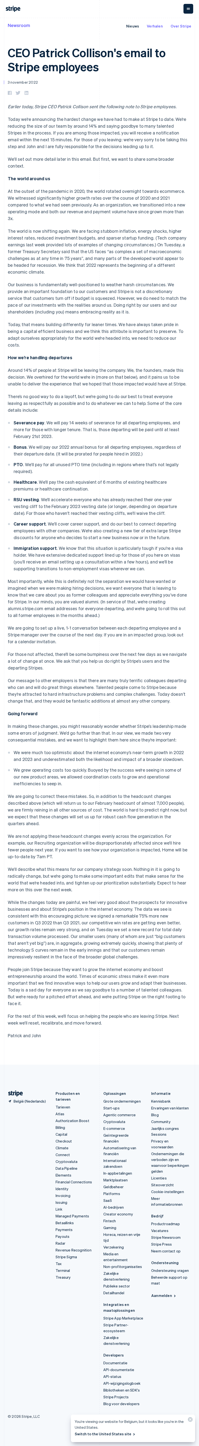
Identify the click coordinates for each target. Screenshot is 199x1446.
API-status (112, 1376)
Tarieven (63, 1107)
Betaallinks (65, 1222)
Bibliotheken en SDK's (121, 1390)
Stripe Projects (116, 1396)
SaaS (107, 1200)
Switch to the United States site (103, 1433)
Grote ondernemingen (122, 1101)
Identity (62, 1188)
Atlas (60, 1113)
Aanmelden (161, 1295)
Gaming (109, 1227)
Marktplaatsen (115, 1180)
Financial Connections (74, 1181)
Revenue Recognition (73, 1250)
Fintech (109, 1220)
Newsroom (19, 25)
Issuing (61, 1202)
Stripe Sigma (66, 1256)
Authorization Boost (72, 1120)
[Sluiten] (189, 1421)
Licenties (159, 1178)
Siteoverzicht (162, 1184)
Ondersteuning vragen (170, 1270)
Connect (63, 1154)
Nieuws (132, 26)
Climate (62, 1147)
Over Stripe (181, 26)
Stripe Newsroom (166, 1237)
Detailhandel (113, 1292)
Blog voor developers (121, 1403)
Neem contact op (166, 1251)
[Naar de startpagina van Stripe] (13, 1093)
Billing (60, 1127)
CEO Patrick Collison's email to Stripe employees (87, 59)
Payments (64, 1229)
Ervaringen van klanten (170, 1108)
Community (161, 1121)
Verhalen (155, 26)
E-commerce (114, 1128)
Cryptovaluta (66, 1161)
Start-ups (111, 1108)
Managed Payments (72, 1216)
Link (59, 1209)
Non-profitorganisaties (122, 1266)
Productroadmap (165, 1223)
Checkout (64, 1141)
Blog (155, 1114)
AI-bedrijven (113, 1207)
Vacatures (159, 1230)
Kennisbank (161, 1101)
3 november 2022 (23, 82)
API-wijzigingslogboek (122, 1383)
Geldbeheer (113, 1186)
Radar (60, 1243)
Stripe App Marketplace (123, 1318)
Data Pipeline (67, 1168)
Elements (64, 1175)
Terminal (63, 1270)
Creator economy (118, 1214)
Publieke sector (116, 1286)
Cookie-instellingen (167, 1191)
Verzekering (113, 1247)
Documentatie (115, 1362)
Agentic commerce (119, 1114)
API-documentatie (118, 1369)
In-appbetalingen (117, 1173)
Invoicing (63, 1195)
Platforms (111, 1193)
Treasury (63, 1277)
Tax (59, 1263)
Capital (61, 1134)
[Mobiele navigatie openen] (188, 9)
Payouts (62, 1236)
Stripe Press (161, 1244)
